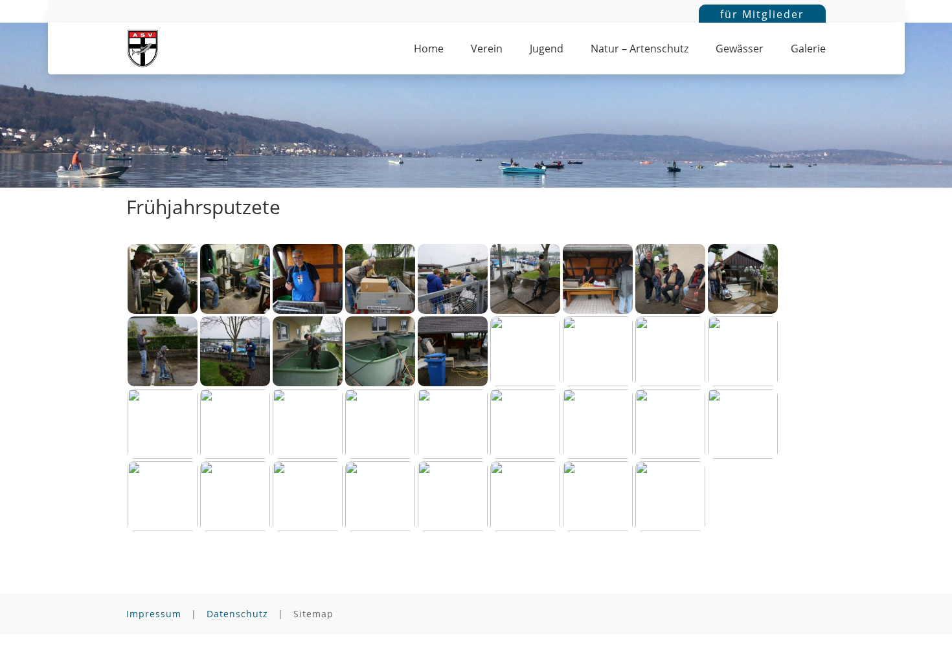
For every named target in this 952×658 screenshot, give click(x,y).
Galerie (808, 50)
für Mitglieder (762, 14)
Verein (487, 50)
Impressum (153, 614)
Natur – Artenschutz (639, 50)
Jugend (546, 50)
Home (429, 50)
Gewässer (740, 50)
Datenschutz (237, 614)
